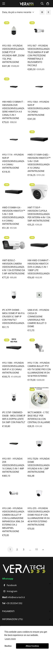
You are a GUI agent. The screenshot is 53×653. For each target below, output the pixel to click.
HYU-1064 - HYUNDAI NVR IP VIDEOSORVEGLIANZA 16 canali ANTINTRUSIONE (39, 108)
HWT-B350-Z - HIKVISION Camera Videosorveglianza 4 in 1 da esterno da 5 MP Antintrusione (13, 267)
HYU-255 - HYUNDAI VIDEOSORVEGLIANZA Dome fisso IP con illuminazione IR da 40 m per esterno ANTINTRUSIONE (39, 516)
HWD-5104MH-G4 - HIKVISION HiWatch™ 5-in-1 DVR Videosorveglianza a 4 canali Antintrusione (13, 215)
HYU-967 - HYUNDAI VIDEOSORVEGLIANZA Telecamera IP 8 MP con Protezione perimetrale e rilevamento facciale (39, 55)
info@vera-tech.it (16, 597)
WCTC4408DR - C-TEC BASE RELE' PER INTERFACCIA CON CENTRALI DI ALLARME (39, 417)
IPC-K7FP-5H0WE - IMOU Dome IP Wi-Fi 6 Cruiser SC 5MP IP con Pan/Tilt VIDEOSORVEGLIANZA (13, 316)
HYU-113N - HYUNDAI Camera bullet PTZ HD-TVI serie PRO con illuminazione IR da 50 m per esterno (39, 369)
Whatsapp (7, 578)
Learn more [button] (10, 639)
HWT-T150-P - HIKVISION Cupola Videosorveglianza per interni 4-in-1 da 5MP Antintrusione (39, 214)
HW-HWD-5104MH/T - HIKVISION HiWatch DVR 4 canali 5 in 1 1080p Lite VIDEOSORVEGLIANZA (39, 267)
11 (36, 549)
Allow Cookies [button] (32, 646)
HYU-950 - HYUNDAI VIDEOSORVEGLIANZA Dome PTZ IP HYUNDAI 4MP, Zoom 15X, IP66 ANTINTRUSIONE (13, 54)
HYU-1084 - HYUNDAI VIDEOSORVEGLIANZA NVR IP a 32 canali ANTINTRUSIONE (13, 367)
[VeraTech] (26, 3)
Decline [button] (8, 646)
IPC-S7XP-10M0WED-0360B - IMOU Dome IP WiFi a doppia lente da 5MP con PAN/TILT (13, 417)
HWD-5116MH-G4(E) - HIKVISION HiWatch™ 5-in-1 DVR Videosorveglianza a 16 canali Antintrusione (39, 163)
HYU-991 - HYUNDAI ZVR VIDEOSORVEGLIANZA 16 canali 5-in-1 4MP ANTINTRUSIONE (13, 465)
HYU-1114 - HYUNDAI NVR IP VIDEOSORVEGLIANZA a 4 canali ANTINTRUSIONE (13, 161)
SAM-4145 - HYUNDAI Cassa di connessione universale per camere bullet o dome (38, 318)
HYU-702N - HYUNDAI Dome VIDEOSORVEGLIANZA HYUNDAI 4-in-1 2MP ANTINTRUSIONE (39, 465)
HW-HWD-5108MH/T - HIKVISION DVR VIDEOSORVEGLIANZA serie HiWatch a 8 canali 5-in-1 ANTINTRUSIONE (13, 110)
